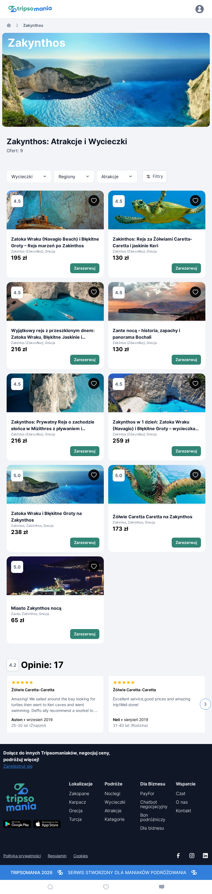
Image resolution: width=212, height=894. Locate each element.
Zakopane (79, 793)
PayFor (147, 793)
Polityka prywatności (22, 856)
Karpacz (77, 802)
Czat (181, 793)
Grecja (76, 810)
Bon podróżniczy (152, 817)
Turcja (75, 819)
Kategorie (114, 819)
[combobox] (29, 176)
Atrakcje (113, 810)
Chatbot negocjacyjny (154, 804)
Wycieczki (115, 802)
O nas (182, 802)
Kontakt (183, 810)
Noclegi (112, 793)
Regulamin (57, 856)
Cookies (80, 856)
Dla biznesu (152, 828)
